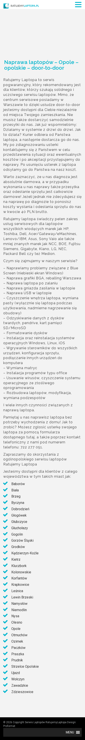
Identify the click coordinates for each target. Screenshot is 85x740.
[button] (70, 732)
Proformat (9, 726)
